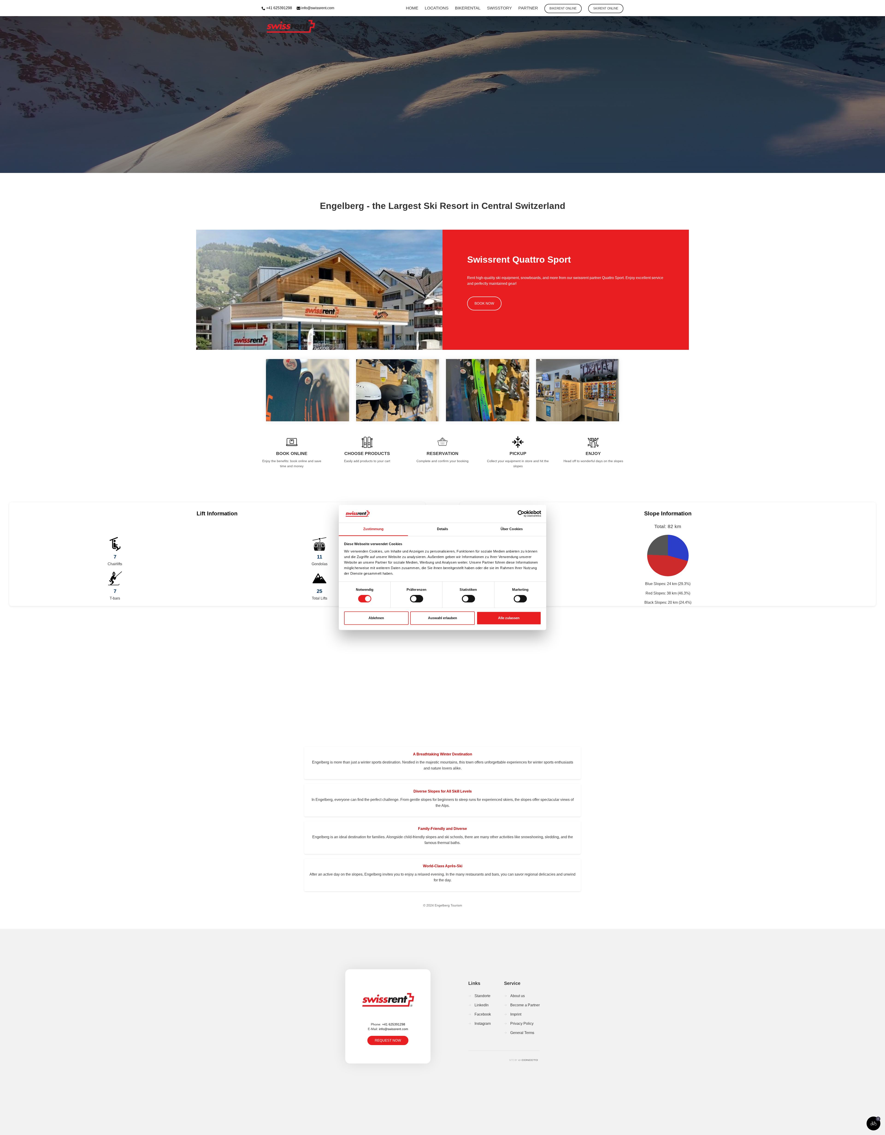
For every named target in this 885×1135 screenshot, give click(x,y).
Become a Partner (525, 1005)
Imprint (515, 1014)
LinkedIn (482, 1005)
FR (867, 5)
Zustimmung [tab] (373, 529)
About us (517, 996)
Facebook (483, 1014)
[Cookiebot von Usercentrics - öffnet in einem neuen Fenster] (521, 513)
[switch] (416, 599)
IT (879, 5)
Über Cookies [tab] (512, 529)
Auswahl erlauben (442, 618)
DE (855, 5)
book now (484, 303)
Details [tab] (442, 529)
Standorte (482, 996)
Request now (388, 1040)
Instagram (483, 1023)
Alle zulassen (508, 618)
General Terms (522, 1033)
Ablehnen (376, 618)
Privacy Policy (522, 1023)
